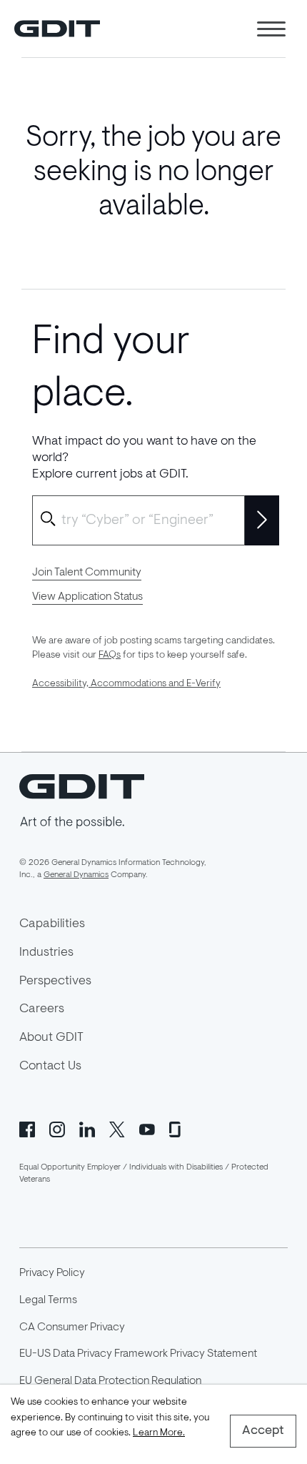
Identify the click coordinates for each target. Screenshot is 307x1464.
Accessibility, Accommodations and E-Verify (126, 684)
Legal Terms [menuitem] (48, 1300)
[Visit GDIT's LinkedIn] (87, 1128)
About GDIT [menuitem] (51, 1038)
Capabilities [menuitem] (52, 924)
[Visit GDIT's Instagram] (57, 1128)
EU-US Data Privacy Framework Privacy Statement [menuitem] (138, 1354)
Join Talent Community (86, 572)
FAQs (110, 656)
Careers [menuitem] (41, 1009)
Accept (263, 1431)
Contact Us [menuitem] (50, 1066)
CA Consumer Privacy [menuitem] (72, 1327)
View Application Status (87, 597)
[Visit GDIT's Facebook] (27, 1128)
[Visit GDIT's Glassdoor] (177, 1128)
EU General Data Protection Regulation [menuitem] (110, 1381)
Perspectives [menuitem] (55, 981)
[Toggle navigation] (271, 28)
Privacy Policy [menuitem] (52, 1273)
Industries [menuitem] (46, 952)
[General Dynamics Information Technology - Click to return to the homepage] (57, 28)
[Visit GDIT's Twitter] (117, 1128)
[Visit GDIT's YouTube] (147, 1128)
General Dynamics (76, 875)
